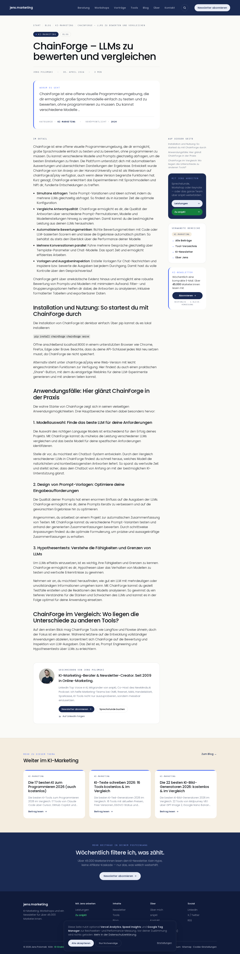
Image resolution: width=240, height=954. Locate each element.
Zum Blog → (209, 754)
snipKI (153, 915)
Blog (146, 8)
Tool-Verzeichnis (184, 246)
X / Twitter (193, 915)
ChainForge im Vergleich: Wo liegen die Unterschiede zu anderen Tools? (185, 164)
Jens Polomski (43, 72)
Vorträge (120, 8)
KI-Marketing (64, 25)
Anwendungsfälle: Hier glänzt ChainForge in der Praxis (184, 154)
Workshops (102, 8)
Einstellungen (164, 942)
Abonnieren (186, 295)
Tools (134, 8)
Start (37, 25)
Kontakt (170, 8)
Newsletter (119, 910)
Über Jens (180, 257)
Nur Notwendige (108, 943)
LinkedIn (192, 910)
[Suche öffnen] (184, 7)
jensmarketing (21, 7)
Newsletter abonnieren (212, 8)
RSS (190, 920)
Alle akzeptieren (81, 943)
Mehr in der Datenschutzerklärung (115, 934)
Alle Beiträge (182, 240)
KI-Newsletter (182, 251)
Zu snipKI (81, 915)
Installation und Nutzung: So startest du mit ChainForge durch (187, 145)
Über (157, 8)
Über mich (156, 910)
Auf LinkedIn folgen (74, 716)
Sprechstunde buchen (112, 709)
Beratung (84, 8)
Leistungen (82, 910)
